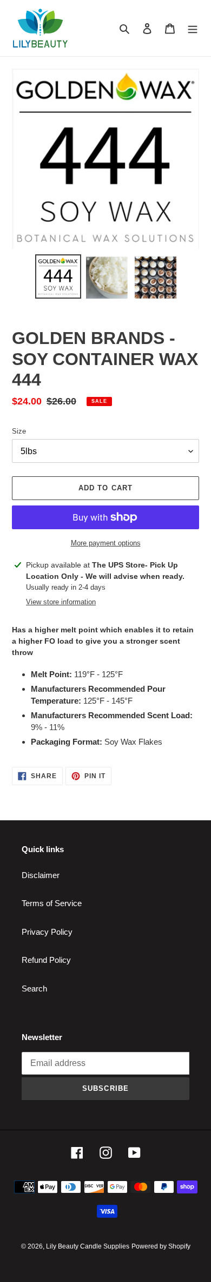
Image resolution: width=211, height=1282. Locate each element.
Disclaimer (41, 875)
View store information (61, 602)
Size (19, 431)
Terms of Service (52, 903)
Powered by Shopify (160, 1246)
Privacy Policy (47, 931)
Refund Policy (46, 959)
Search (34, 988)
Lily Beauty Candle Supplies (87, 1246)
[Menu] (192, 28)
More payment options (106, 543)
